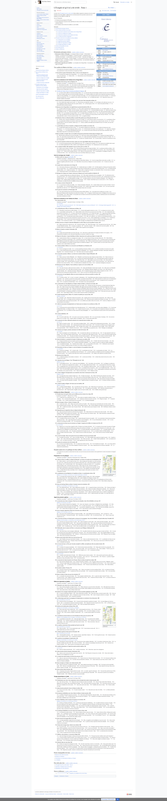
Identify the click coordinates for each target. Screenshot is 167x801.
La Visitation (57, 759)
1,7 (68, 772)
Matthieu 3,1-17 (60, 474)
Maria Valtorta (105, 50)
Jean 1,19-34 (83, 474)
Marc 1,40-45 (59, 633)
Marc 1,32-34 (76, 617)
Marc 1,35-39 (59, 626)
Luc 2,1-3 (59, 305)
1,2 (60, 772)
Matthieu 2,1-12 (60, 361)
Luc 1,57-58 (59, 266)
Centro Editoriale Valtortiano (108, 69)
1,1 (59, 772)
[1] (66, 158)
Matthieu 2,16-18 (60, 701)
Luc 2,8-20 (59, 331)
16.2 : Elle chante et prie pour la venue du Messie (84, 205)
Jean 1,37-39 (67, 502)
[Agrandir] (115, 474)
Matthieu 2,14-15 (60, 385)
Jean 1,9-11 (73, 701)
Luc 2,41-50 (59, 424)
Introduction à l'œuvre (63, 776)
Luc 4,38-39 (75, 607)
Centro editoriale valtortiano (108, 86)
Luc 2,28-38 (59, 348)
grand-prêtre (71, 157)
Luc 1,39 (58, 231)
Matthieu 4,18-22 (60, 520)
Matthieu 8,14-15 (60, 607)
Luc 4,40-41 (82, 617)
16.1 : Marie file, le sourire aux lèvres (64, 205)
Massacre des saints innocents (61, 754)
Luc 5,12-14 (66, 633)
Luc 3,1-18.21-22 (75, 474)
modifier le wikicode (79, 52)
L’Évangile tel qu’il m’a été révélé (66, 13)
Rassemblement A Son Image (108, 82)
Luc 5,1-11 (59, 647)
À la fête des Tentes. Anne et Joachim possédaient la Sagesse (70, 91)
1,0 (58, 772)
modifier (73, 52)
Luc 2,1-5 (68, 701)
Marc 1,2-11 (67, 474)
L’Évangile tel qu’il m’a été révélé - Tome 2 (64, 764)
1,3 (62, 772)
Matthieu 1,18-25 (60, 296)
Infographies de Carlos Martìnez (62, 768)
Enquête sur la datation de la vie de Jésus (78, 773)
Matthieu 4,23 (60, 617)
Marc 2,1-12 (67, 639)
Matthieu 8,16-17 (67, 617)
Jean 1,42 (82, 520)
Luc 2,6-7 (59, 321)
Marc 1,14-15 (68, 520)
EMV (64, 14)
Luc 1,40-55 (59, 247)
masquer (42, 66)
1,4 (63, 772)
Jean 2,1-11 (59, 545)
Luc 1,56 (58, 255)
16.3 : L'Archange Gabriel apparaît (103, 205)
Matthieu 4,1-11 (60, 485)
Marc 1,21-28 (59, 599)
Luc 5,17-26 (73, 639)
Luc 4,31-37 (66, 599)
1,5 (65, 772)
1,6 (66, 772)
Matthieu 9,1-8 (60, 639)
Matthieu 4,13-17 (60, 512)
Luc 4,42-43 (66, 626)
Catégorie (56, 776)
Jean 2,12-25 (59, 553)
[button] (35, 2)
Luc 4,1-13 (74, 485)
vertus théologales (84, 310)
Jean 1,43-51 (59, 529)
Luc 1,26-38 (59, 203)
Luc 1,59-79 (59, 275)
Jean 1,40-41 (68, 512)
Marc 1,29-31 (68, 607)
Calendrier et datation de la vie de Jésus (63, 766)
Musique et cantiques (59, 756)
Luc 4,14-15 (75, 520)
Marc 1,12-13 (68, 485)
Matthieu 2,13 (60, 374)
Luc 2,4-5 (59, 315)
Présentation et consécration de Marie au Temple (65, 758)
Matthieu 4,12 (60, 502)
